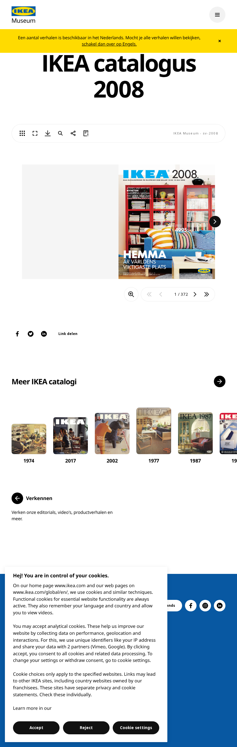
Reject (86, 727)
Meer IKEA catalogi (44, 381)
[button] (219, 381)
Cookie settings (136, 727)
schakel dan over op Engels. (109, 44)
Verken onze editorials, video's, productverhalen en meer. (62, 516)
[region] (86, 654)
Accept (36, 727)
